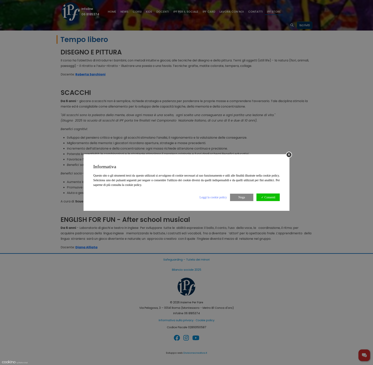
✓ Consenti (268, 197)
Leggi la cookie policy (213, 197)
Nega (241, 197)
